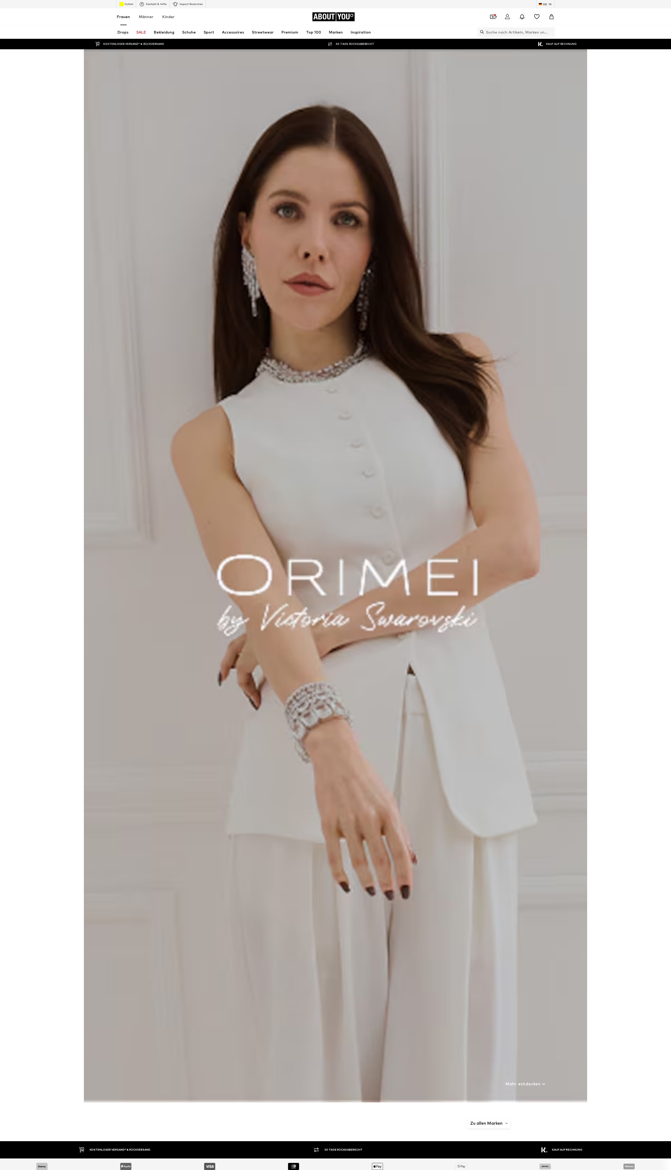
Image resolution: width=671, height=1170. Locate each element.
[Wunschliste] (537, 17)
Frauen (123, 16)
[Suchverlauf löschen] (550, 32)
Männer (146, 16)
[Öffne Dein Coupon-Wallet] (493, 17)
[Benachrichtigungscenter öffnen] (522, 16)
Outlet (129, 4)
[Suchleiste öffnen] (481, 32)
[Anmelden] (507, 17)
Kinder (168, 16)
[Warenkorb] (551, 17)
